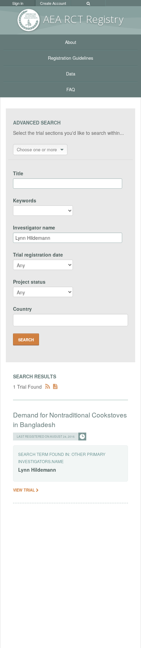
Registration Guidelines (70, 58)
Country (22, 308)
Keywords (24, 200)
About (70, 42)
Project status (29, 281)
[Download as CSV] (55, 387)
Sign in (17, 3)
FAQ (70, 89)
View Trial (24, 490)
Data (70, 74)
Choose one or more (37, 149)
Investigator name (34, 227)
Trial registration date (38, 254)
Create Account (53, 3)
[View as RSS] (47, 387)
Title (18, 173)
